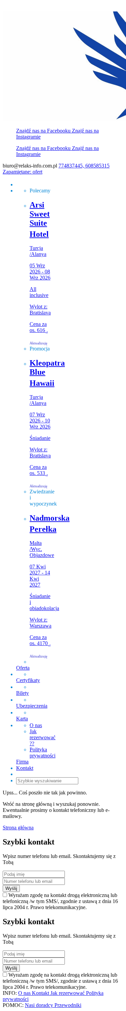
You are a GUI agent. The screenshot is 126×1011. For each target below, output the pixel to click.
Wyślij (11, 888)
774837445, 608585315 (84, 165)
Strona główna (18, 827)
